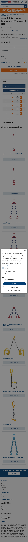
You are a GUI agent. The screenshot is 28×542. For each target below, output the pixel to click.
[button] (14, 290)
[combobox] (24, 250)
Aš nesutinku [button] (14, 287)
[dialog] (14, 271)
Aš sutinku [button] (14, 283)
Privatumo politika (6, 265)
